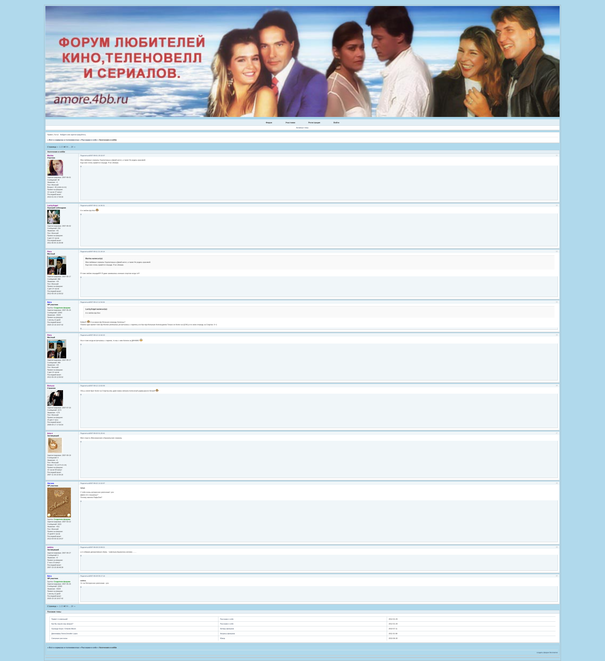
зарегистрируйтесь (78, 135)
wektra (50, 547)
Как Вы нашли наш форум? (62, 624)
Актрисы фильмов (227, 634)
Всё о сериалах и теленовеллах (64, 140)
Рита (49, 251)
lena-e (50, 433)
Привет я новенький (59, 619)
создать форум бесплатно (547, 652)
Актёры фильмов (227, 629)
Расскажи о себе (89, 140)
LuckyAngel (52, 205)
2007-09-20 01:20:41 (97, 433)
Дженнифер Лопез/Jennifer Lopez (64, 634)
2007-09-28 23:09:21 (97, 547)
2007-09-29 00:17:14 (97, 576)
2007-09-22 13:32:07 (97, 483)
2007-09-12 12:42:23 (97, 335)
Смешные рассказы (59, 638)
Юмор (222, 638)
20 (72, 147)
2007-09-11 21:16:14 (97, 251)
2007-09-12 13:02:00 (97, 386)
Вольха (50, 386)
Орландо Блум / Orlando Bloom (63, 629)
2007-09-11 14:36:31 (97, 205)
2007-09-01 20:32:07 (97, 155)
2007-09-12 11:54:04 (97, 302)
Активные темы (302, 128)
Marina (50, 155)
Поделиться (84, 155)
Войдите (63, 135)
